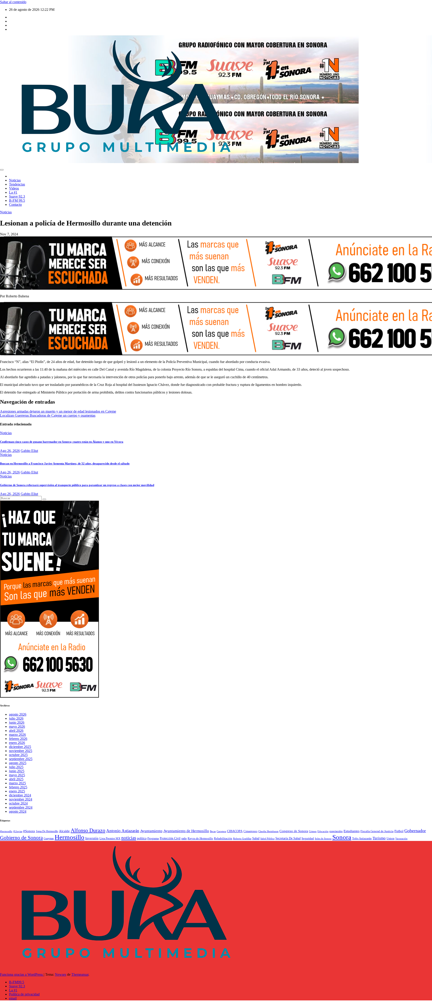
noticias (128, 837)
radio (184, 838)
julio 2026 (16, 718)
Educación (322, 831)
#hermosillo (6, 831)
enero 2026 (17, 743)
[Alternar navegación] (2, 169)
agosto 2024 (17, 811)
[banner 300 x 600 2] (49, 696)
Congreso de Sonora (293, 831)
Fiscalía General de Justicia (377, 831)
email (13, 998)
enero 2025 (17, 791)
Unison (390, 838)
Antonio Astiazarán (122, 830)
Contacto (15, 204)
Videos (14, 188)
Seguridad (308, 838)
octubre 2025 (18, 755)
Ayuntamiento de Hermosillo (186, 831)
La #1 (13, 192)
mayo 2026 (17, 726)
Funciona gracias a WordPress (22, 974)
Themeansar (79, 974)
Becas (213, 831)
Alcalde (64, 831)
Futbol (398, 831)
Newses (60, 974)
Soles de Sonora (323, 838)
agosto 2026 (17, 714)
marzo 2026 (17, 734)
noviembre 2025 (20, 751)
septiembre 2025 (20, 759)
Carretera (221, 831)
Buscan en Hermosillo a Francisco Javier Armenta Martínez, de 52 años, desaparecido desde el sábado (65, 463)
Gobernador (415, 830)
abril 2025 (16, 779)
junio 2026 (16, 722)
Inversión (92, 838)
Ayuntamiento (151, 831)
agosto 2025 (17, 763)
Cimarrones (250, 831)
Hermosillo (69, 837)
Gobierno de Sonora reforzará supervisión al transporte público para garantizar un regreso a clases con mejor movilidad (77, 485)
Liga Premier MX (109, 838)
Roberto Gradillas (242, 838)
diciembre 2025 (20, 747)
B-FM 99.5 (17, 200)
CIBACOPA (235, 831)
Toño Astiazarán (362, 838)
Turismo (379, 838)
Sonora (341, 837)
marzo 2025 (17, 783)
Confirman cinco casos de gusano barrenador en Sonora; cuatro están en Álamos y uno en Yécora (61, 441)
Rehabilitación (223, 838)
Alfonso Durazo (88, 830)
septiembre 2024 (20, 807)
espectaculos (336, 831)
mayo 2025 (17, 775)
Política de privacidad (24, 994)
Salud (255, 838)
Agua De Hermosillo (47, 831)
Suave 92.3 (17, 196)
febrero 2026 (18, 739)
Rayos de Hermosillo (200, 838)
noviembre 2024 (20, 799)
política (141, 838)
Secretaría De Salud (288, 838)
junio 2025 (16, 771)
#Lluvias (17, 831)
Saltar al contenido (13, 2)
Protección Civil (170, 838)
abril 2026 (16, 730)
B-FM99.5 (16, 982)
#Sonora (29, 831)
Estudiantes (352, 831)
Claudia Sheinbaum (268, 831)
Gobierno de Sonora (21, 837)
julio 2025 (16, 767)
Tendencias (17, 184)
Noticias (15, 180)
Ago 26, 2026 (10, 451)
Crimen (313, 831)
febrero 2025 (18, 787)
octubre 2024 (18, 803)
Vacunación (401, 838)
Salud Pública (267, 838)
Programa (153, 838)
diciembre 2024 (20, 795)
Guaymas (49, 838)
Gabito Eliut (29, 451)
